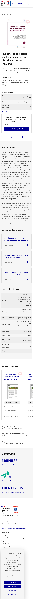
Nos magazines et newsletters (11, 492)
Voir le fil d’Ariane (6, 14)
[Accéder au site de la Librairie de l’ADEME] (17, 3)
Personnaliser (12, 590)
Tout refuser (12, 586)
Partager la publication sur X (11, 137)
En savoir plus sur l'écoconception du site (14, 529)
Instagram (4, 547)
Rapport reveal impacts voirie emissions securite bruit (16, 256)
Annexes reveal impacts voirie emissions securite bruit (16, 273)
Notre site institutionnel (9, 465)
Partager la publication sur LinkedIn (16, 137)
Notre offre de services (9, 481)
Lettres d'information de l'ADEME (12, 538)
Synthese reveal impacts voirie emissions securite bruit (16, 239)
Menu (31, 4)
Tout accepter (12, 582)
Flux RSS (4, 535)
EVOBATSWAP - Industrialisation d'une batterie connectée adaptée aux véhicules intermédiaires (11, 377)
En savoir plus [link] (12, 594)
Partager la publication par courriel (21, 137)
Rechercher (27, 4)
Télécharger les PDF (17, 129)
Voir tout (4, 111)
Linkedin (4, 544)
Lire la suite (5, 88)
